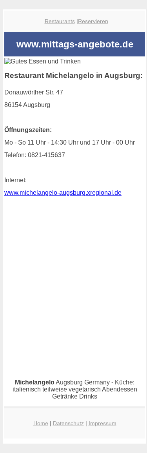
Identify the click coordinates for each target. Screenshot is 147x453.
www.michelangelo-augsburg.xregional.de (63, 192)
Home (40, 423)
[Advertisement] (73, 305)
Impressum (102, 423)
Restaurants (60, 21)
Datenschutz (68, 423)
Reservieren (93, 21)
